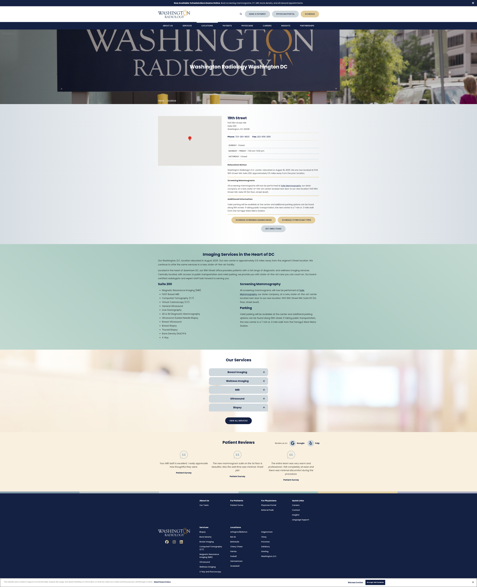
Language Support (300, 519)
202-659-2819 (261, 136)
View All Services (238, 420)
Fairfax (233, 551)
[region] (238, 582)
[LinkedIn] (181, 542)
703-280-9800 (238, 136)
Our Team (204, 505)
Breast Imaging (206, 541)
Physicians (247, 25)
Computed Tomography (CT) (210, 548)
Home (161, 100)
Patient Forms (236, 505)
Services (187, 25)
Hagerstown (267, 532)
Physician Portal (285, 14)
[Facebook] (167, 542)
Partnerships (307, 25)
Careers (267, 25)
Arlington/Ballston (238, 532)
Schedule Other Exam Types (296, 220)
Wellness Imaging (207, 567)
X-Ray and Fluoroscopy (210, 571)
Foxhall (233, 556)
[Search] (241, 14)
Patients (227, 25)
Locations (207, 25)
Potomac (265, 541)
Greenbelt (235, 566)
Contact (296, 510)
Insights (285, 25)
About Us (168, 25)
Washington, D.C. (269, 556)
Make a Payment (257, 14)
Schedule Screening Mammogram (254, 220)
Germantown (236, 561)
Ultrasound (204, 562)
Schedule (310, 14)
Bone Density (205, 537)
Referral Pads (267, 510)
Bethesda (234, 541)
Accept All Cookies (375, 582)
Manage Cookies (355, 582)
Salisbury (265, 546)
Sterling (264, 551)
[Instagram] (174, 542)
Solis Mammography (291, 185)
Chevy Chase (236, 546)
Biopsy (202, 532)
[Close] (473, 582)
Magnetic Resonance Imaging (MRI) (209, 555)
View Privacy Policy (162, 582)
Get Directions (273, 228)
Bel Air (233, 537)
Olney (263, 537)
